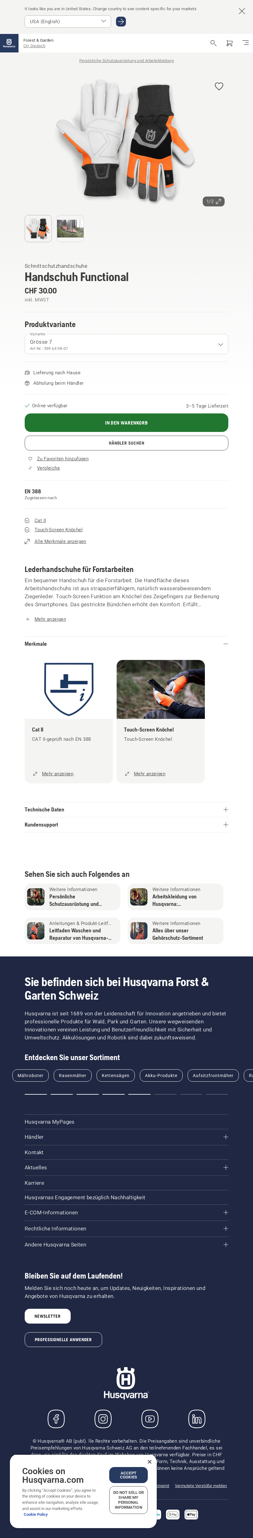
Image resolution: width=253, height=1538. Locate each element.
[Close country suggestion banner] (242, 11)
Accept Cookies (128, 1475)
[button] (219, 87)
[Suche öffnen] (213, 43)
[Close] (149, 1461)
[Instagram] (103, 1419)
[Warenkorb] (229, 43)
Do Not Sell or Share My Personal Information (128, 1500)
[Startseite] (9, 43)
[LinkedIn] (197, 1419)
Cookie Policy (36, 1514)
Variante (37, 334)
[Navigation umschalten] (245, 43)
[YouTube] (150, 1419)
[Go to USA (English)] (121, 22)
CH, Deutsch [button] (34, 46)
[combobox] (126, 344)
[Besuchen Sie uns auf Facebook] (56, 1419)
